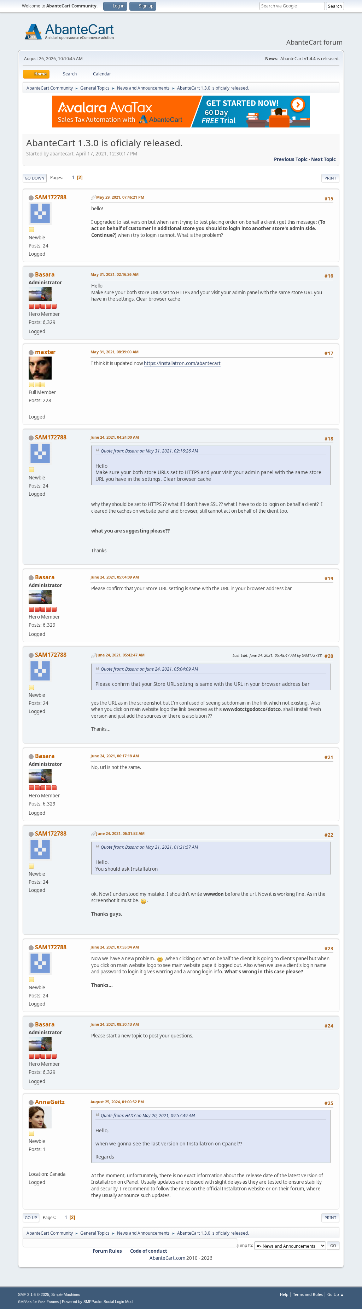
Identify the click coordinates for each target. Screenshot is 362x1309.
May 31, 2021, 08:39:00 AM (114, 351)
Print (330, 178)
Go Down (35, 178)
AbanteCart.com (167, 1258)
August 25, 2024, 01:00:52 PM (117, 1101)
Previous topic (291, 159)
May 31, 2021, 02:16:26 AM (114, 274)
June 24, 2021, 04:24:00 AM (114, 437)
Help (284, 1294)
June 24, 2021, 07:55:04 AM (114, 947)
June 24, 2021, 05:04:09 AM (114, 577)
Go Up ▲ (335, 1294)
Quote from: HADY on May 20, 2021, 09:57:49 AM (148, 1115)
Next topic (323, 159)
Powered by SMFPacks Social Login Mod (97, 1301)
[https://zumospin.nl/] (31, 1165)
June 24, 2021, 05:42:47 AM (120, 655)
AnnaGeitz (50, 1102)
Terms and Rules (308, 1294)
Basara (45, 274)
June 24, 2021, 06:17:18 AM (114, 755)
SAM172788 (50, 197)
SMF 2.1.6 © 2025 (33, 1294)
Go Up (31, 1217)
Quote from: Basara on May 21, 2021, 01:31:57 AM (149, 847)
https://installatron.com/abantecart (182, 363)
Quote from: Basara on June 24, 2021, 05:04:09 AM (149, 669)
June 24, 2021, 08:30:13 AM (114, 1024)
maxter (45, 352)
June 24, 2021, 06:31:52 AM (120, 833)
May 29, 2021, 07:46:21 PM (120, 197)
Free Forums (48, 1302)
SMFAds (24, 1302)
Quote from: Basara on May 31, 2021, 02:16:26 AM (149, 451)
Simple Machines (65, 1294)
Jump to (244, 1245)
